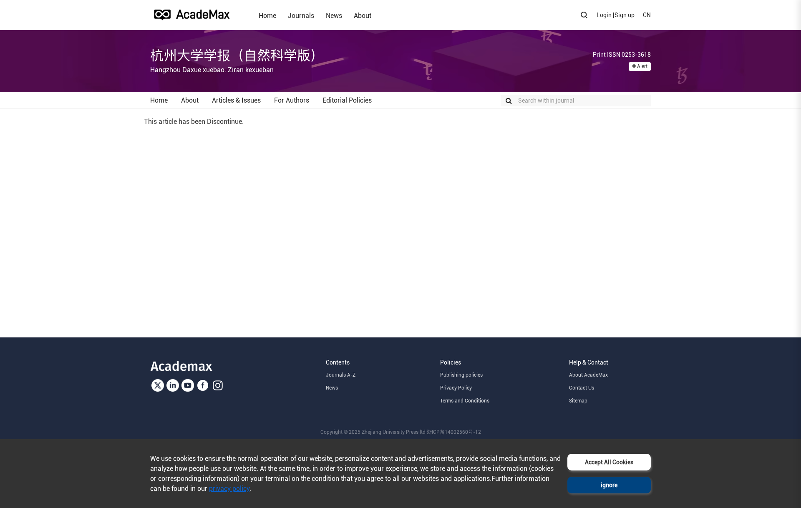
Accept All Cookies (609, 462)
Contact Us (581, 388)
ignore (609, 485)
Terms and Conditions (464, 401)
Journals (301, 15)
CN (647, 15)
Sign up (625, 15)
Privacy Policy (456, 388)
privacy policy (229, 489)
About (362, 15)
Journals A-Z (340, 375)
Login (604, 15)
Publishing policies (461, 375)
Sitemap (578, 401)
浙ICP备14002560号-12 (454, 432)
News (334, 15)
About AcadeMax (588, 375)
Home (267, 15)
